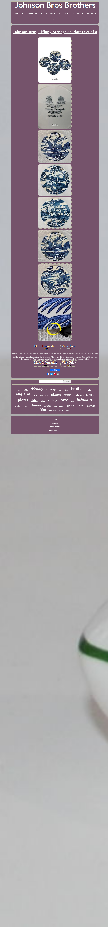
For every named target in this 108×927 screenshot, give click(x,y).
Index (55, 420)
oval (61, 410)
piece (43, 401)
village (53, 400)
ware (68, 410)
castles (81, 405)
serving (91, 405)
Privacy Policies (55, 427)
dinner (36, 405)
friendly (37, 388)
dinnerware (44, 395)
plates (23, 400)
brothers (78, 388)
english (61, 406)
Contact (55, 423)
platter (56, 394)
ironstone (53, 410)
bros (64, 399)
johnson (84, 399)
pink (35, 395)
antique (47, 406)
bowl (55, 406)
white (26, 390)
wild (60, 390)
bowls (70, 405)
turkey (90, 394)
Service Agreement (55, 430)
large (19, 390)
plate (90, 390)
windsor (25, 406)
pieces (66, 390)
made (17, 406)
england (23, 394)
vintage (51, 389)
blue (43, 409)
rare (72, 401)
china (34, 400)
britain (67, 394)
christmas (79, 395)
